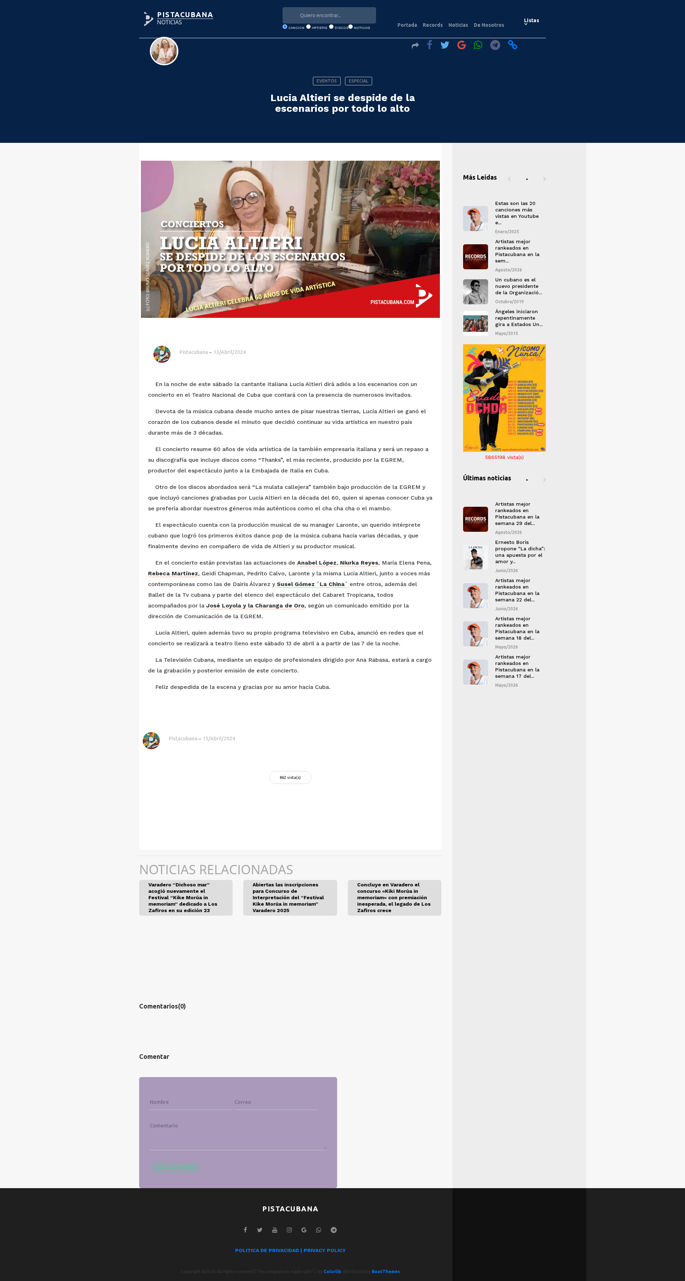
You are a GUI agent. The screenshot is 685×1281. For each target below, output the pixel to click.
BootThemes (386, 1271)
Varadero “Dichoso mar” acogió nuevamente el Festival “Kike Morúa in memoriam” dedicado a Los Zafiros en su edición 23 (182, 897)
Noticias (458, 25)
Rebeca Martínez (173, 573)
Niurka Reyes (359, 562)
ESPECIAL (358, 81)
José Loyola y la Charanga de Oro (255, 605)
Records (433, 25)
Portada (407, 25)
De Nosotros (489, 25)
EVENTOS (327, 81)
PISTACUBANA (185, 14)
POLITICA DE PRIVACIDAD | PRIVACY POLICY (290, 1250)
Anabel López (316, 562)
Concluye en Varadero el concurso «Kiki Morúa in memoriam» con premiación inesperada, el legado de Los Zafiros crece (394, 897)
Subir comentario (175, 1167)
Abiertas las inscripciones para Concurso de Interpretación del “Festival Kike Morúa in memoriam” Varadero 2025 (288, 897)
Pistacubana (193, 352)
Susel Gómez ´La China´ (312, 584)
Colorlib (332, 1271)
